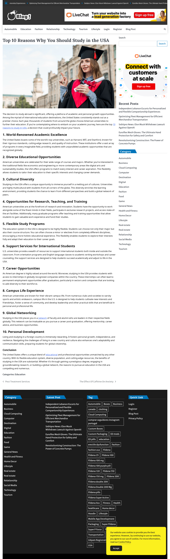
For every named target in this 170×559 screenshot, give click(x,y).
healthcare (93, 508)
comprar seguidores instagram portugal (104, 422)
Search (122, 37)
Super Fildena (109, 524)
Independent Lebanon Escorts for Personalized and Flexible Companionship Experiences (62, 407)
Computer (124, 172)
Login (107, 29)
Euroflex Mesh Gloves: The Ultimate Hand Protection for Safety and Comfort (64, 437)
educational (52, 354)
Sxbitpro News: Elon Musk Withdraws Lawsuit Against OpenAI (95, 3)
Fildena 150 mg (96, 476)
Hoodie (92, 513)
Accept (116, 548)
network (42, 318)
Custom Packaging (97, 434)
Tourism (83, 29)
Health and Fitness (128, 210)
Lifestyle (95, 29)
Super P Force (95, 529)
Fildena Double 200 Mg (100, 487)
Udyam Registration (98, 540)
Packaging (93, 524)
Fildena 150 (108, 471)
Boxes (107, 404)
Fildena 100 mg (96, 460)
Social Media (125, 239)
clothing (103, 409)
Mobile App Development (101, 518)
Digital (122, 182)
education (104, 439)
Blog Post (131, 29)
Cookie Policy (124, 542)
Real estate (124, 225)
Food (121, 196)
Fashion (39, 29)
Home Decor (125, 215)
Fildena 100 (108, 455)
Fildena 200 (113, 476)
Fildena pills (94, 492)
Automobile (11, 29)
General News (126, 206)
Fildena (106, 450)
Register (117, 29)
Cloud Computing (128, 167)
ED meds (114, 434)
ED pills (92, 439)
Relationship (53, 29)
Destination (125, 177)
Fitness (106, 503)
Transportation (96, 534)
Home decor (108, 508)
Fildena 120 (94, 471)
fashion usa (94, 450)
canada (91, 409)
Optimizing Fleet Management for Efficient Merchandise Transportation (43, 3)
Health (116, 503)
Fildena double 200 (98, 481)
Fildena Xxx (94, 503)
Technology (69, 29)
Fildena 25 (93, 455)
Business (123, 163)
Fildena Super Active (98, 497)
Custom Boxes (95, 428)
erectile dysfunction (98, 444)
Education (26, 29)
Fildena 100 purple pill (99, 465)
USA (90, 545)
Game (122, 201)
